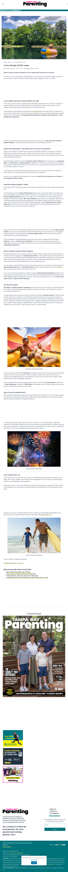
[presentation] (34, 656)
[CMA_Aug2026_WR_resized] (34, 738)
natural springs (37, 111)
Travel (9, 62)
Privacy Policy (7, 846)
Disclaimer (50, 864)
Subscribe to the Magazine (10, 10)
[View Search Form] (3, 4)
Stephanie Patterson (10, 68)
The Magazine (54, 813)
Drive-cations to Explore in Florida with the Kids (21, 574)
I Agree (34, 862)
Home (5, 62)
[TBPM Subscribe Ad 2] (34, 774)
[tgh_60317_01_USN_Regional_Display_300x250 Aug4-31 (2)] (34, 756)
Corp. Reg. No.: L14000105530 (16, 853)
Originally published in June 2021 (13, 563)
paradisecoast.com (46, 514)
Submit (55, 829)
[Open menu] (67, 4)
